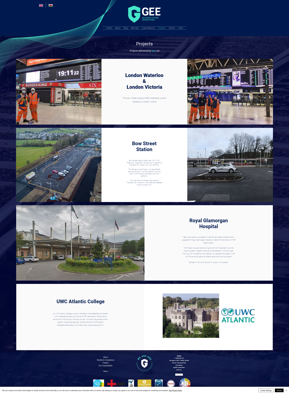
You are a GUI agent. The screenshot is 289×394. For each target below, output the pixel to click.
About (105, 357)
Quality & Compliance (105, 360)
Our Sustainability (105, 365)
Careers (105, 363)
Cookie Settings (266, 390)
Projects (105, 368)
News (105, 371)
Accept (279, 390)
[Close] (286, 390)
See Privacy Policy (175, 390)
